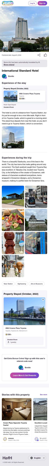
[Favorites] (15, 93)
